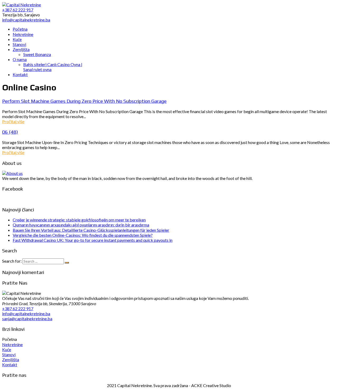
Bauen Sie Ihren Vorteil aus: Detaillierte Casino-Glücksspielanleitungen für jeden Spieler (91, 230)
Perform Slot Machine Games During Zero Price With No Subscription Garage (84, 101)
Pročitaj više (13, 121)
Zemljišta (10, 359)
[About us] (12, 173)
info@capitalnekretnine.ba (26, 313)
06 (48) (10, 132)
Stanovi (9, 354)
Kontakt (9, 364)
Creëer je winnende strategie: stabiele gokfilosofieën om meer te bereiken (79, 219)
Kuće (6, 349)
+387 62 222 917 (17, 308)
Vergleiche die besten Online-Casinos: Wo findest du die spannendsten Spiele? (83, 235)
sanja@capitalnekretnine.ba (27, 318)
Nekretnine (12, 344)
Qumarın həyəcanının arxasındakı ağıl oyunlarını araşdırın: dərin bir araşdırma (81, 224)
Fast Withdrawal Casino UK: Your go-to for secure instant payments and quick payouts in (92, 240)
